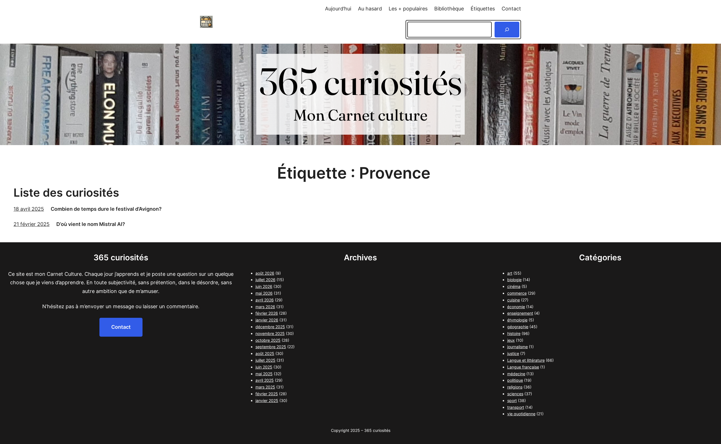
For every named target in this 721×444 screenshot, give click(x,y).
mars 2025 (265, 387)
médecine (516, 373)
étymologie (517, 320)
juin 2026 (263, 286)
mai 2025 (264, 373)
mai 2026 (264, 293)
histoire (513, 333)
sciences (515, 393)
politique (515, 380)
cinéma (513, 286)
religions (514, 387)
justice (513, 353)
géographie (517, 326)
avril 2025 (264, 380)
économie (516, 306)
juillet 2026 (265, 279)
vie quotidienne (521, 413)
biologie (514, 279)
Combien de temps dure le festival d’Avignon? (106, 209)
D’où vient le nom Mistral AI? (90, 224)
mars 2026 (265, 306)
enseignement (520, 313)
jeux (511, 340)
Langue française (523, 367)
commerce (517, 293)
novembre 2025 (270, 333)
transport (515, 407)
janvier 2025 (266, 400)
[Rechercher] (507, 29)
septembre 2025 (270, 346)
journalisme (517, 346)
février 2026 (266, 313)
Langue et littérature (526, 360)
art (509, 273)
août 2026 (264, 273)
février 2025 (266, 393)
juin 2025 (263, 367)
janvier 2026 (266, 320)
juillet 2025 (265, 360)
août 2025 (264, 353)
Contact (121, 327)
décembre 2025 (270, 326)
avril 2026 (264, 300)
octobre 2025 (268, 340)
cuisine (513, 300)
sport (512, 400)
